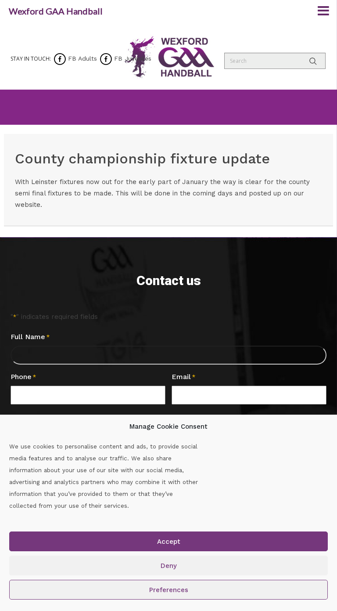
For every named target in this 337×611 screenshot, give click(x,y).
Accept (168, 542)
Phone (23, 376)
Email (183, 376)
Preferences (168, 590)
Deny (169, 566)
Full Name (30, 337)
